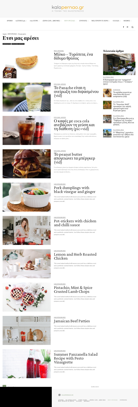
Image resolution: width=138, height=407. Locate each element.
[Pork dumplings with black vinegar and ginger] (27, 197)
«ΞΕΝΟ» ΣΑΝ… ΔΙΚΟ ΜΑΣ (97, 400)
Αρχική (4, 34)
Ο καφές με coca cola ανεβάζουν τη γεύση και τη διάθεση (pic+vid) (74, 124)
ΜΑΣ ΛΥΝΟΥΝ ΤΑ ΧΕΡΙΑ (66, 401)
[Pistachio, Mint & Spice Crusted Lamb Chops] (27, 297)
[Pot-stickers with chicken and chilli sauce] (27, 230)
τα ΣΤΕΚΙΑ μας (108, 77)
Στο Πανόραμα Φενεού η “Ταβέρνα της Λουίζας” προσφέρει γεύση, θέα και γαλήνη (123, 121)
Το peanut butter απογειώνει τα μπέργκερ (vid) (74, 158)
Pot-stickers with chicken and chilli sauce (75, 222)
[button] (132, 27)
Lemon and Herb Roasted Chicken (75, 256)
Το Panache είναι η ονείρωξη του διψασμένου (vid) (76, 91)
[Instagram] (127, 27)
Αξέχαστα (6, 44)
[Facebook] (123, 27)
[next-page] (13, 386)
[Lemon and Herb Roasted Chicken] (27, 263)
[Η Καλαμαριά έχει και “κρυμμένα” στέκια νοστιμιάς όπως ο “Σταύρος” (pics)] (119, 64)
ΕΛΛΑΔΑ (79, 401)
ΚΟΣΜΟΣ (87, 401)
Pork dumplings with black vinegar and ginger (75, 189)
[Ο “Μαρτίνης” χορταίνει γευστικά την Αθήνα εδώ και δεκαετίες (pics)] (107, 133)
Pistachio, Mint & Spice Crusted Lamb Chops (73, 289)
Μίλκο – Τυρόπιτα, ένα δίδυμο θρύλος (73, 56)
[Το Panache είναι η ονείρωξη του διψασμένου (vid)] (27, 97)
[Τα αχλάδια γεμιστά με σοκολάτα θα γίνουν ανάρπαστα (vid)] (107, 93)
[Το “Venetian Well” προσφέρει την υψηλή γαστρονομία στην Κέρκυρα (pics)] (107, 105)
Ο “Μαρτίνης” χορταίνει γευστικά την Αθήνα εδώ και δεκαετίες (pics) (123, 134)
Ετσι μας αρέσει (18, 44)
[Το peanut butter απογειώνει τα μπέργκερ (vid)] (27, 163)
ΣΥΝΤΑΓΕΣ (116, 89)
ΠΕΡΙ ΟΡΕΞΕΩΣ (12, 34)
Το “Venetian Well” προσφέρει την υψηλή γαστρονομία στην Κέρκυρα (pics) (122, 107)
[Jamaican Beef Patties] (27, 330)
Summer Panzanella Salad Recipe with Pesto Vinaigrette (76, 358)
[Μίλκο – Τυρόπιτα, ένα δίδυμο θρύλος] (27, 63)
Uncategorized (60, 184)
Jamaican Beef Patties (72, 320)
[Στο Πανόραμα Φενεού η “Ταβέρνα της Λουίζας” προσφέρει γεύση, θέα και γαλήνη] (107, 119)
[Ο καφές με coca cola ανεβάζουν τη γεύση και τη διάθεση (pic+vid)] (27, 130)
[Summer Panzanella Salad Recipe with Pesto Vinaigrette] (27, 363)
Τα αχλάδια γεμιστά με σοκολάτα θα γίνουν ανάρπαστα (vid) (122, 94)
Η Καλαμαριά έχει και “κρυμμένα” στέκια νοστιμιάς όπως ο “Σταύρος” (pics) (118, 82)
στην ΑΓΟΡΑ (82, 400)
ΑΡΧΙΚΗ (61, 400)
